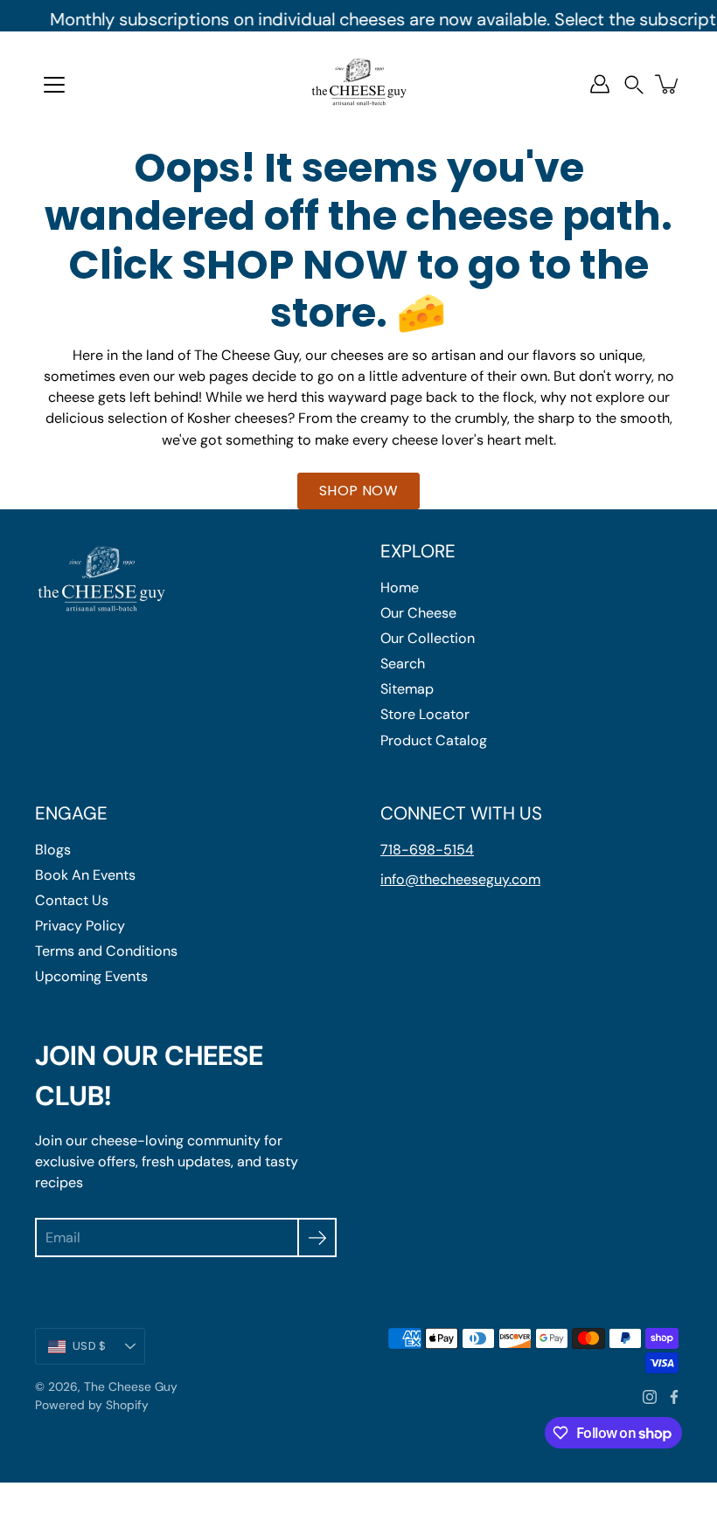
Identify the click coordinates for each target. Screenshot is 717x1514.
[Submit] (317, 1237)
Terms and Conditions (106, 951)
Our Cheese (418, 613)
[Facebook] (674, 1397)
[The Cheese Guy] (358, 84)
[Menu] (54, 84)
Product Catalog (433, 740)
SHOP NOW (358, 490)
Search (402, 663)
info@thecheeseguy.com (460, 879)
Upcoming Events (91, 976)
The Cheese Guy (131, 1386)
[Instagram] (650, 1397)
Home (399, 587)
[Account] (600, 84)
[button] (634, 84)
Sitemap (407, 689)
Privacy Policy (80, 925)
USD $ (89, 1346)
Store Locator (425, 714)
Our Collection (427, 638)
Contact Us (71, 900)
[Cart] (668, 84)
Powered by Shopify (92, 1405)
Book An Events (85, 875)
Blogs (53, 849)
